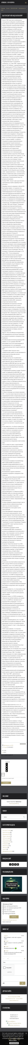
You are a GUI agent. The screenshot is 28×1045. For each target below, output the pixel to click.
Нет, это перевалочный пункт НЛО (12, 908)
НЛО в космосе (6, 840)
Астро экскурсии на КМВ (14, 996)
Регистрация (12, 803)
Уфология (5, 847)
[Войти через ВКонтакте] (7, 766)
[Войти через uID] (7, 764)
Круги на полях (6, 832)
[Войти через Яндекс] (7, 768)
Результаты (6, 920)
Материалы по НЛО (8, 745)
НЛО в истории (6, 838)
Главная (3, 8)
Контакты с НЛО (7, 830)
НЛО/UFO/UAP (14, 8)
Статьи (8, 8)
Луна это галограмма (9, 911)
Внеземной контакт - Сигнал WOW (14, 998)
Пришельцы (6, 845)
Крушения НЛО (6, 834)
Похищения (5, 843)
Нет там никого (8, 909)
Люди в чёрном (6, 836)
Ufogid (5, 747)
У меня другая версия (9, 913)
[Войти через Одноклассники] (7, 771)
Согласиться (14, 1043)
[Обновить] (24, 959)
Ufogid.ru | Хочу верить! (7, 2)
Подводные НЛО (7, 842)
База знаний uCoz (14, 1000)
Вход (17, 803)
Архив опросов (13, 920)
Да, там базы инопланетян (11, 906)
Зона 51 (4, 849)
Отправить (6, 782)
